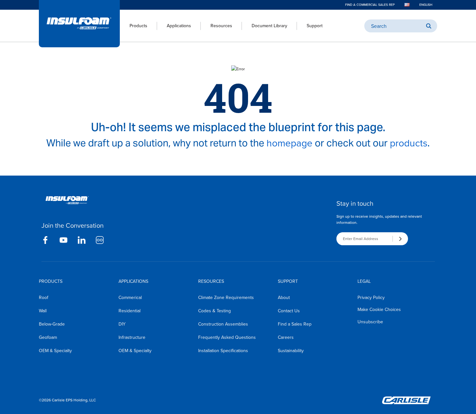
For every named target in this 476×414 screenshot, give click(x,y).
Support (315, 25)
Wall (43, 310)
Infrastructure (132, 337)
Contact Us (289, 310)
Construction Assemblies (223, 324)
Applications (179, 25)
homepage (289, 143)
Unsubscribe (370, 321)
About (284, 297)
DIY (122, 324)
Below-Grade (52, 324)
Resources (221, 25)
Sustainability (291, 350)
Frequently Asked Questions (227, 337)
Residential (130, 310)
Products (138, 25)
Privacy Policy (371, 297)
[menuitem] (133, 26)
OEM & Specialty (55, 350)
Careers (286, 337)
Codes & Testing (214, 310)
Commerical (130, 297)
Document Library (269, 25)
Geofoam (48, 337)
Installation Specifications (223, 350)
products (408, 143)
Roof (43, 297)
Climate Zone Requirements (226, 297)
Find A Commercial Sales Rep (370, 4)
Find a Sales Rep (295, 324)
